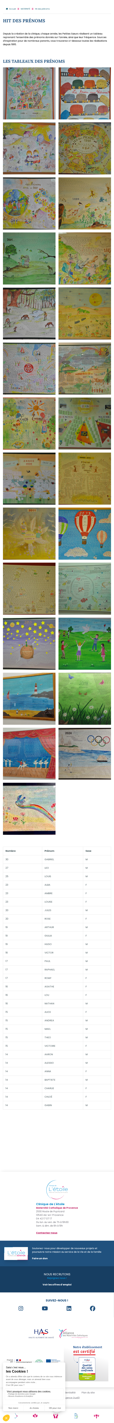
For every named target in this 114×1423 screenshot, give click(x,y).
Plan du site (88, 1392)
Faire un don (40, 1258)
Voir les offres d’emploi (57, 1284)
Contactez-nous (46, 1233)
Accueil (12, 9)
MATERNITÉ (25, 9)
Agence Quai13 (72, 1397)
